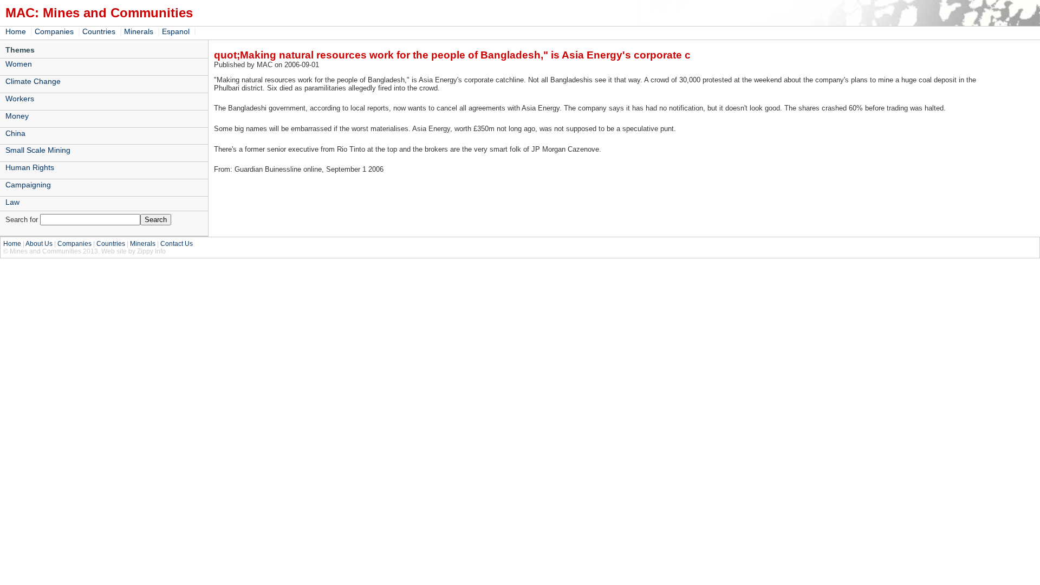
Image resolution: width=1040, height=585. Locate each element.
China (15, 133)
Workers (19, 98)
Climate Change (33, 81)
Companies (54, 31)
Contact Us (176, 244)
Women (18, 64)
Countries (98, 31)
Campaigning (28, 184)
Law (12, 202)
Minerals (138, 31)
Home (15, 31)
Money (17, 116)
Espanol (176, 31)
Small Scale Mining (37, 150)
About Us (39, 244)
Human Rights (29, 167)
